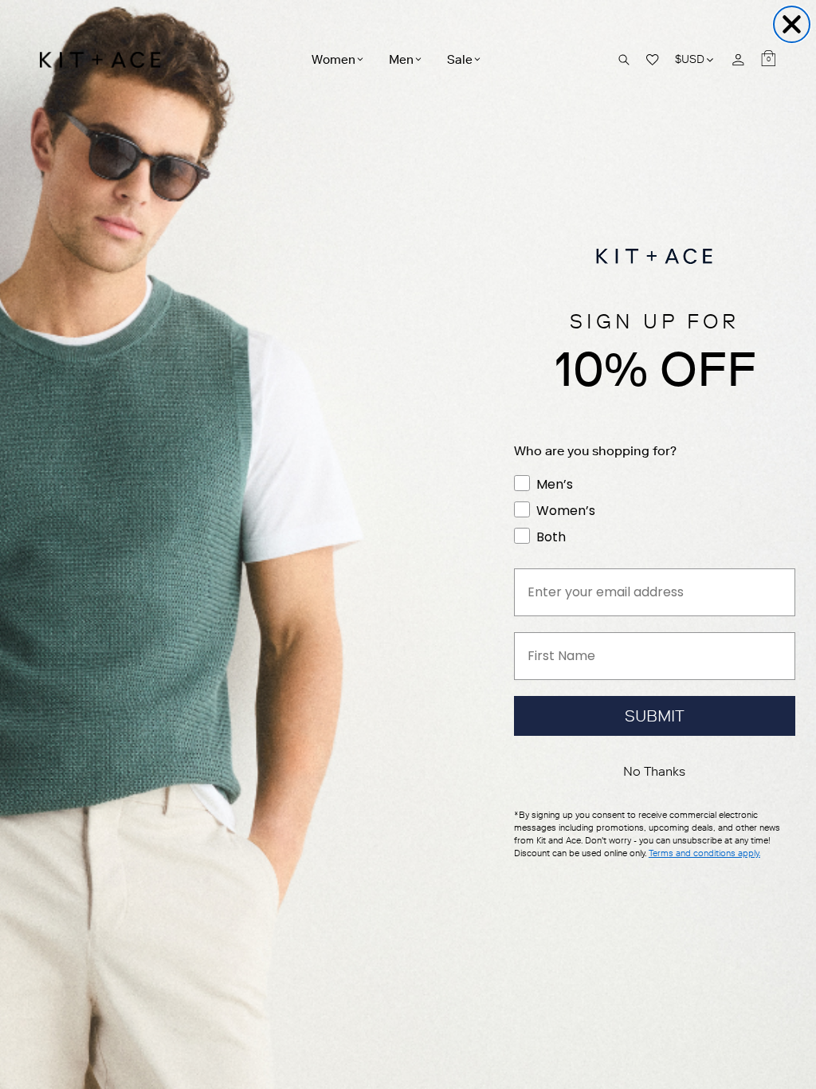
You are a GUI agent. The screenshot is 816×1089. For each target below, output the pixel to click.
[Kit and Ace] (105, 60)
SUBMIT (655, 715)
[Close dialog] (792, 24)
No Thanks (654, 771)
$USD (695, 59)
